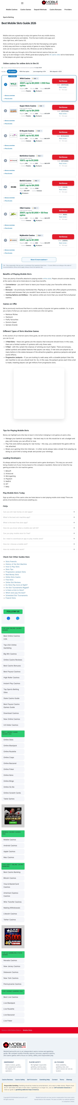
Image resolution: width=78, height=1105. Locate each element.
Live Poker (8, 1021)
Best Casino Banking (12, 872)
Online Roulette (10, 751)
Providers (68, 9)
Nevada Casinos (10, 960)
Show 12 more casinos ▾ (39, 259)
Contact (54, 1079)
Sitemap (69, 1079)
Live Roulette (9, 1009)
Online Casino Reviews (13, 660)
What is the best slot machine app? (16, 517)
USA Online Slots (14, 1030)
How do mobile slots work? (13, 549)
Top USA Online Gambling (10, 646)
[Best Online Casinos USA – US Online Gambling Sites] (50, 2)
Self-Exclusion (32, 1079)
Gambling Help (45, 1079)
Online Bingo (9, 781)
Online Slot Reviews (13, 582)
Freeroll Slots (11, 598)
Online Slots (8, 740)
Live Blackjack (9, 1003)
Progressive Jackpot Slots (16, 572)
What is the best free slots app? (15, 523)
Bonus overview (10, 95)
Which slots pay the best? (15, 593)
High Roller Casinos (11, 678)
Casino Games (25, 9)
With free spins (24, 71)
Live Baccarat (9, 1015)
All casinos (12, 71)
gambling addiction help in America (27, 1089)
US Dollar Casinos (11, 725)
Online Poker (9, 769)
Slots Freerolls (11, 561)
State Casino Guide (11, 698)
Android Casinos (10, 846)
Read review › (63, 87)
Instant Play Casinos (12, 683)
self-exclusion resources (62, 1087)
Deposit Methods (40, 9)
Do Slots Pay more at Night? (17, 585)
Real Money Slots (12, 574)
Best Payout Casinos (12, 672)
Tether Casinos (10, 920)
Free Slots (9, 580)
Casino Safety (20, 1079)
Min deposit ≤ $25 (56, 71)
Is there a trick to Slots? (15, 590)
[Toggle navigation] (22, 3)
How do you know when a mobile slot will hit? (21, 528)
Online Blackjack (10, 746)
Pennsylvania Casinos (12, 984)
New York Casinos (11, 978)
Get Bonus (63, 81)
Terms (62, 1079)
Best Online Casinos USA (12, 637)
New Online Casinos (12, 719)
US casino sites (54, 55)
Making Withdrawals (12, 908)
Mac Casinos (9, 857)
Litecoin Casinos (10, 914)
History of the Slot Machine (16, 564)
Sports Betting (8, 17)
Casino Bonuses (55, 9)
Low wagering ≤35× (39, 71)
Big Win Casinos (10, 654)
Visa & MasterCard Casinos (11, 885)
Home (4, 1030)
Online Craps (9, 757)
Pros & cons (8, 98)
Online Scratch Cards (12, 793)
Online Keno (8, 775)
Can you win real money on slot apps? (18, 512)
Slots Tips (9, 569)
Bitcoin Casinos (10, 878)
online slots (47, 279)
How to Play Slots (12, 567)
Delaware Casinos (11, 972)
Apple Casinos (9, 851)
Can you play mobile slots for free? (16, 533)
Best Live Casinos (11, 997)
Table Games (9, 799)
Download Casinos (11, 713)
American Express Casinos (11, 894)
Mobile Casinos (11, 9)
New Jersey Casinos (12, 966)
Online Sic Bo (9, 787)
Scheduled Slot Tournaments (17, 595)
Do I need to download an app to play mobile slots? (23, 539)
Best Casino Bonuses (12, 666)
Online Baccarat (10, 763)
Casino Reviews (7, 1079)
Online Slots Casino (13, 577)
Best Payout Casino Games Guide (12, 705)
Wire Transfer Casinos (13, 902)
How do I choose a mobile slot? (15, 544)
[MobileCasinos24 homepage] (14, 1045)
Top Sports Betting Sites (11, 690)
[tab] (39, 512)
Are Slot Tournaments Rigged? (17, 588)
